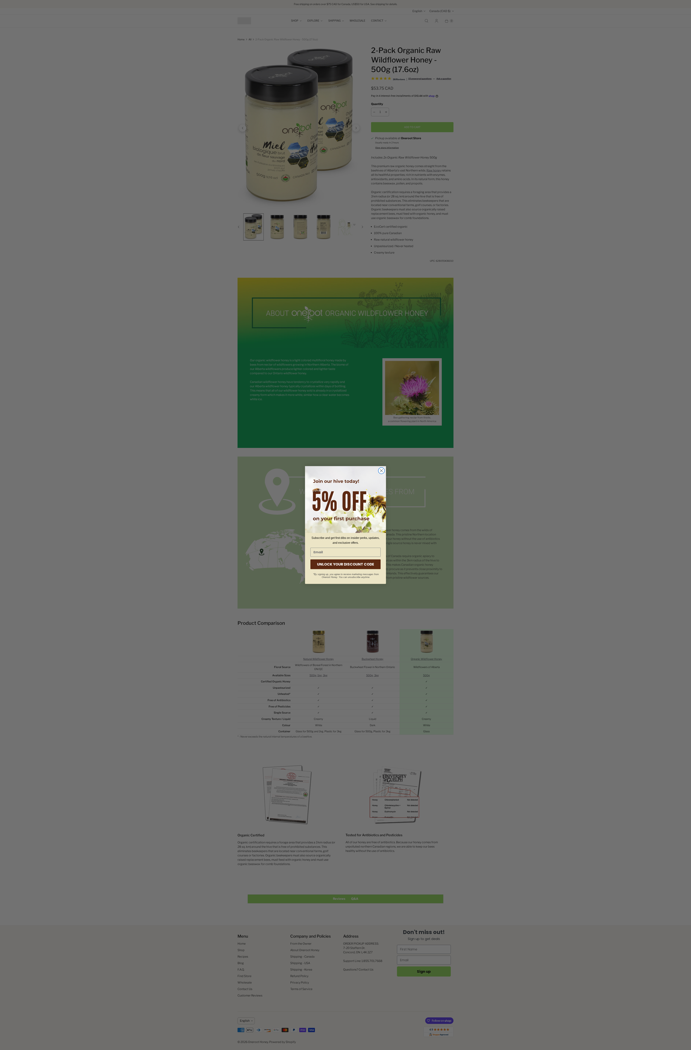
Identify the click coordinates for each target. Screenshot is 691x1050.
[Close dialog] (381, 471)
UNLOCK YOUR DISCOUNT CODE (345, 564)
